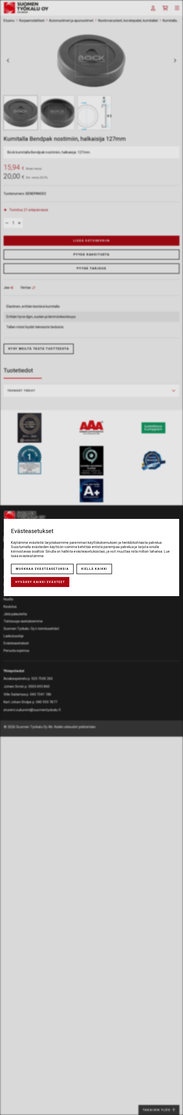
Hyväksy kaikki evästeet (40, 582)
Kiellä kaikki (94, 569)
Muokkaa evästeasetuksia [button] (42, 569)
